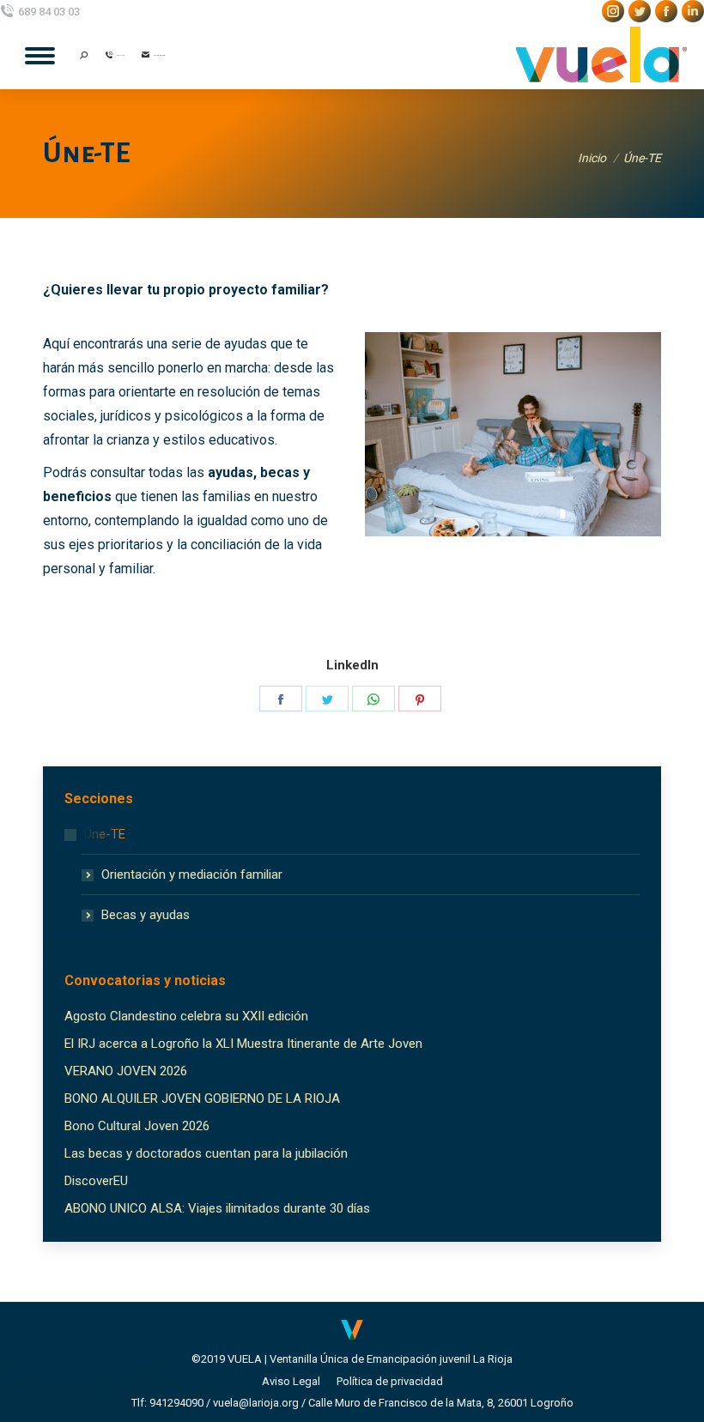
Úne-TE (104, 834)
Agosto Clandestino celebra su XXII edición (186, 1016)
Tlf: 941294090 (167, 1402)
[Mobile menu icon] (40, 56)
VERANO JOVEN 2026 (125, 1071)
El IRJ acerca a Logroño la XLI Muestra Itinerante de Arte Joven (243, 1043)
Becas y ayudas (145, 915)
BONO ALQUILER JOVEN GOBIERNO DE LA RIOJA (202, 1098)
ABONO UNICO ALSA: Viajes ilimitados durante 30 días (217, 1208)
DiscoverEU (96, 1181)
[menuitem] (291, 1381)
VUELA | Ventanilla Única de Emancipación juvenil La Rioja (370, 1358)
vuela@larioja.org (256, 1402)
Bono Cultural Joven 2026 (136, 1126)
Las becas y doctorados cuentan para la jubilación (206, 1153)
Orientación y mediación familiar (191, 874)
